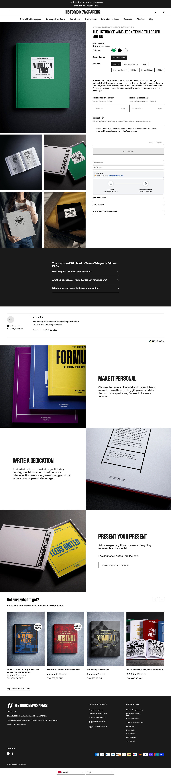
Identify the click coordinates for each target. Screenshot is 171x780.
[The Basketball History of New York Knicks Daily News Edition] (26, 639)
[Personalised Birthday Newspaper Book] (145, 639)
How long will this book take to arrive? (72, 272)
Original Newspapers (96, 710)
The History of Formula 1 (98, 669)
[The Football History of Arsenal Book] (65, 639)
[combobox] (71, 772)
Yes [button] (51, 330)
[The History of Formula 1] (105, 639)
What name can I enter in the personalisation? (76, 288)
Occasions (127, 19)
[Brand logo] (27, 705)
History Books (91, 19)
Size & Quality (98, 205)
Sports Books (75, 19)
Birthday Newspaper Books (98, 713)
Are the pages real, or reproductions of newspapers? (79, 280)
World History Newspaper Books (97, 721)
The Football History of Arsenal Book (64, 669)
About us (140, 19)
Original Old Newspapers (30, 19)
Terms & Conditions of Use (134, 722)
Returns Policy (131, 726)
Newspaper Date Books (55, 19)
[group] (85, 326)
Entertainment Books (110, 19)
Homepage (96, 27)
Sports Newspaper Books (97, 717)
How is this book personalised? (105, 211)
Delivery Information (133, 719)
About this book (99, 198)
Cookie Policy (130, 734)
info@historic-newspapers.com (17, 724)
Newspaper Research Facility (133, 714)
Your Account (130, 741)
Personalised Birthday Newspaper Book (144, 669)
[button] (9, 12)
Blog (151, 19)
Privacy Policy (130, 730)
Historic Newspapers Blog (134, 710)
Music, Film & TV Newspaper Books (98, 727)
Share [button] (55, 330)
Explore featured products (18, 688)
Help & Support (131, 737)
